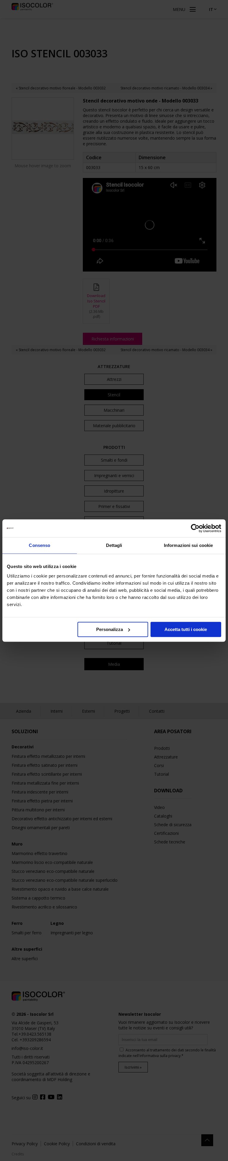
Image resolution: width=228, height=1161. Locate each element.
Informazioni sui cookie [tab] (188, 545)
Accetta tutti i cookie (185, 629)
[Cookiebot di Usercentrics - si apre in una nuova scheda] (195, 528)
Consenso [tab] (39, 545)
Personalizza (109, 629)
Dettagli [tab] (114, 545)
